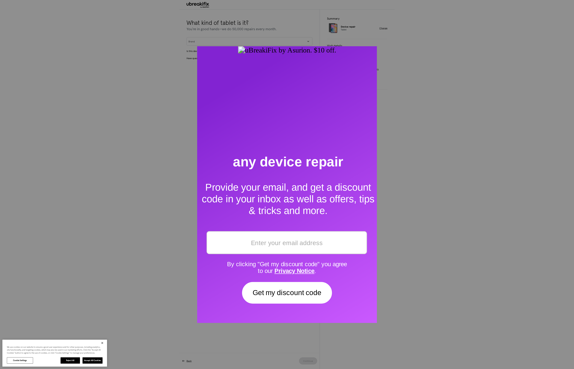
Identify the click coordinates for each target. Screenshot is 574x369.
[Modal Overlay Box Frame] (287, 184)
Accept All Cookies (92, 360)
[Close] (102, 343)
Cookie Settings (20, 360)
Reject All (70, 360)
